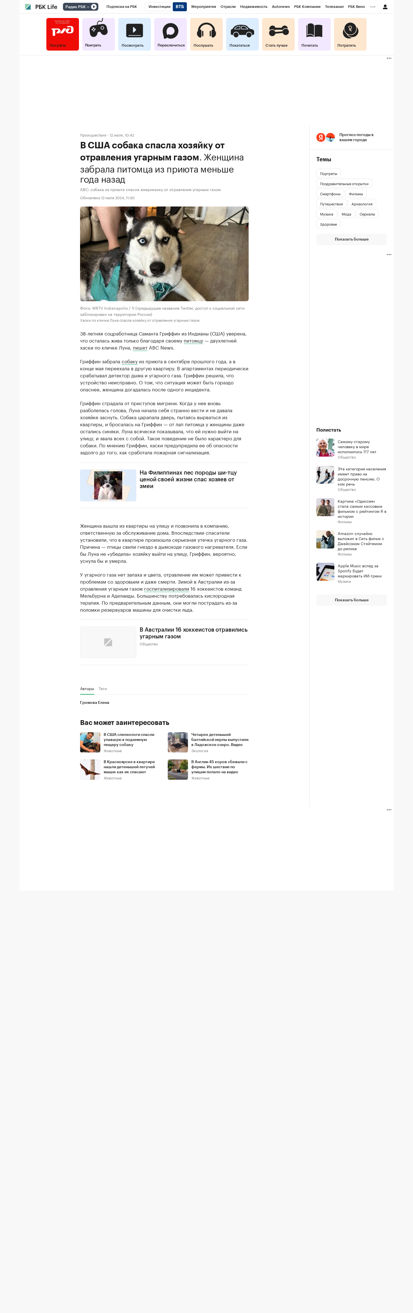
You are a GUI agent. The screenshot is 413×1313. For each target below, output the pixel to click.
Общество (149, 643)
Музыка (344, 581)
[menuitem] (121, 6)
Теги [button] (103, 688)
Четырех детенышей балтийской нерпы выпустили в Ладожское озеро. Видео (219, 740)
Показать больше (352, 239)
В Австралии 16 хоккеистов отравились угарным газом (193, 633)
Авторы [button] (87, 688)
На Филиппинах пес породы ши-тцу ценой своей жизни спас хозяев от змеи (188, 479)
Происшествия (93, 134)
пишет (140, 347)
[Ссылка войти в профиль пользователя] (385, 6)
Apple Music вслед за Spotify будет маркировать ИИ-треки (360, 570)
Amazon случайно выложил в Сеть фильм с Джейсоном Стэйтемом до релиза (361, 540)
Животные (113, 750)
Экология (199, 750)
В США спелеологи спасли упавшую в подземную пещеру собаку (129, 740)
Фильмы (345, 521)
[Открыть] (88, 7)
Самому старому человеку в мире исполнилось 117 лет (357, 446)
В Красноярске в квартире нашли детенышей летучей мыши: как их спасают (129, 767)
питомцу (193, 340)
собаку (130, 360)
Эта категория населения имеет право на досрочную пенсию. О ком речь (362, 476)
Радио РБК (75, 7)
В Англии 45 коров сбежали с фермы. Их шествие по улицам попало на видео (219, 767)
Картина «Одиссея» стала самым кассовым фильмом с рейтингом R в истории (362, 508)
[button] (352, 137)
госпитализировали (166, 587)
